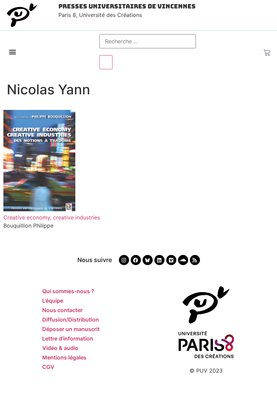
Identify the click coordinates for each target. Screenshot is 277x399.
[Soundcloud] (183, 260)
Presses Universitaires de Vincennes (127, 6)
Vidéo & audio (60, 348)
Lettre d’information (67, 338)
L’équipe (52, 300)
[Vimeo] (171, 260)
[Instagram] (124, 260)
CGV (48, 366)
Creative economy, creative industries (51, 217)
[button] (12, 51)
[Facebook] (136, 260)
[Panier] (266, 51)
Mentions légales (64, 357)
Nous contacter (62, 310)
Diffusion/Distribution (70, 319)
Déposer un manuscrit (71, 329)
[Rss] (195, 260)
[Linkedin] (159, 260)
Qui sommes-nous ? (68, 291)
